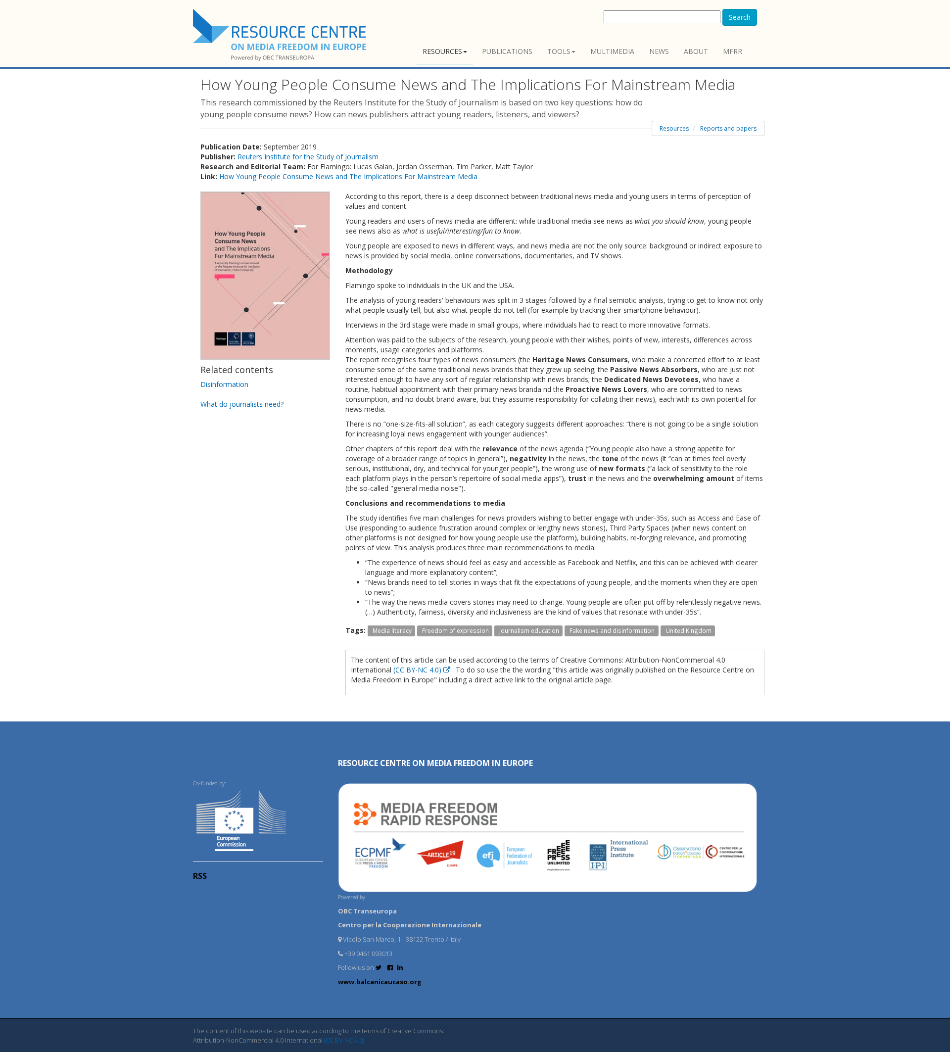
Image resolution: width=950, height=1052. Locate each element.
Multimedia (612, 51)
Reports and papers (728, 128)
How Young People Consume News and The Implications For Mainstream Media (348, 176)
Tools (558, 51)
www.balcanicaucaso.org (380, 981)
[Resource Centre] (281, 35)
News (659, 51)
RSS (200, 875)
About (696, 51)
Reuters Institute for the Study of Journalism (308, 156)
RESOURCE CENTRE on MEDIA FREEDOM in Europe (435, 763)
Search (740, 17)
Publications (507, 51)
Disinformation (224, 384)
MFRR (732, 51)
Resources (442, 51)
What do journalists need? (242, 404)
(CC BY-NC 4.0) (418, 669)
